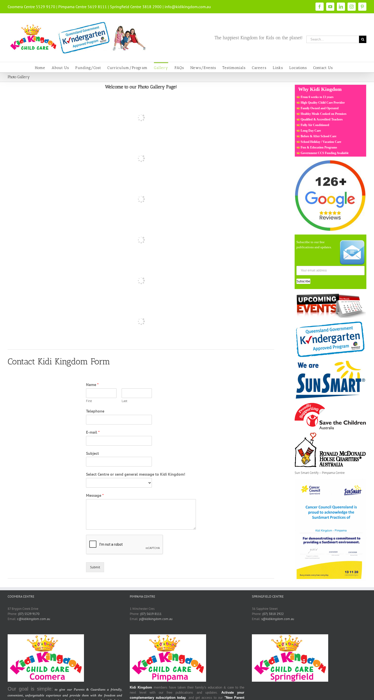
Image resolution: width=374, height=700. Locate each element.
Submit (95, 567)
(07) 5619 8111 (151, 614)
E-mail (93, 432)
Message (95, 495)
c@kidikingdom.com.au (33, 619)
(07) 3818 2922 (273, 614)
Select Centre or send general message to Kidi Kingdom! (135, 474)
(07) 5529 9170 (28, 614)
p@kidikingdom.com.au (155, 619)
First (89, 401)
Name (92, 384)
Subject (92, 453)
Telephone (95, 411)
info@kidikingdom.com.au (188, 6)
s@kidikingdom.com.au (277, 619)
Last (124, 401)
